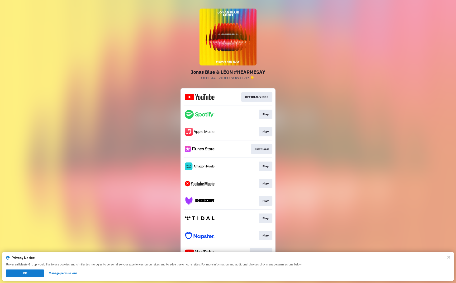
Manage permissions (63, 273)
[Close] (448, 257)
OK (25, 273)
